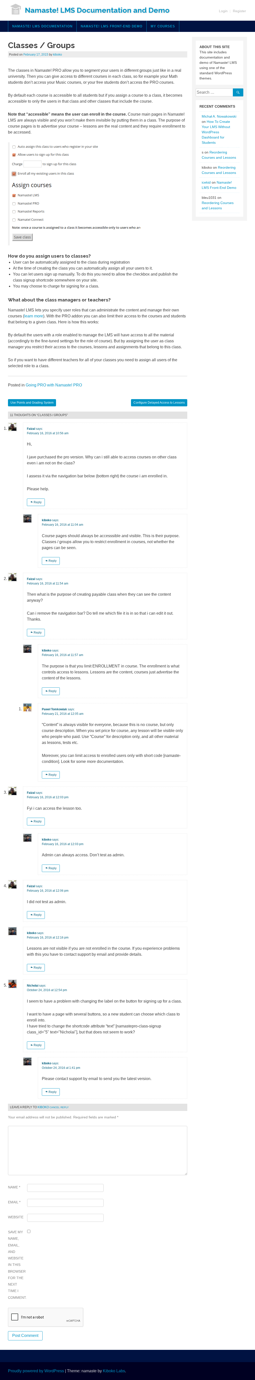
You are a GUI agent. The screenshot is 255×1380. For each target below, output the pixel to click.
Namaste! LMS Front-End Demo (111, 26)
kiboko (57, 54)
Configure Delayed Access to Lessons (159, 402)
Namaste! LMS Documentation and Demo (97, 10)
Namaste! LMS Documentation (42, 26)
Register (239, 11)
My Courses (163, 26)
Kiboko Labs (114, 1371)
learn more (33, 316)
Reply (38, 502)
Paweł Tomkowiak (54, 709)
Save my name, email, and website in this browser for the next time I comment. (16, 1265)
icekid (206, 182)
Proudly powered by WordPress (36, 1371)
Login (223, 11)
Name (14, 1187)
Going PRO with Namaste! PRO (54, 385)
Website (15, 1217)
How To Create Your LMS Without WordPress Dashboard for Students (216, 132)
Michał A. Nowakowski (219, 116)
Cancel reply (59, 1107)
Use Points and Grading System (32, 402)
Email (14, 1202)
